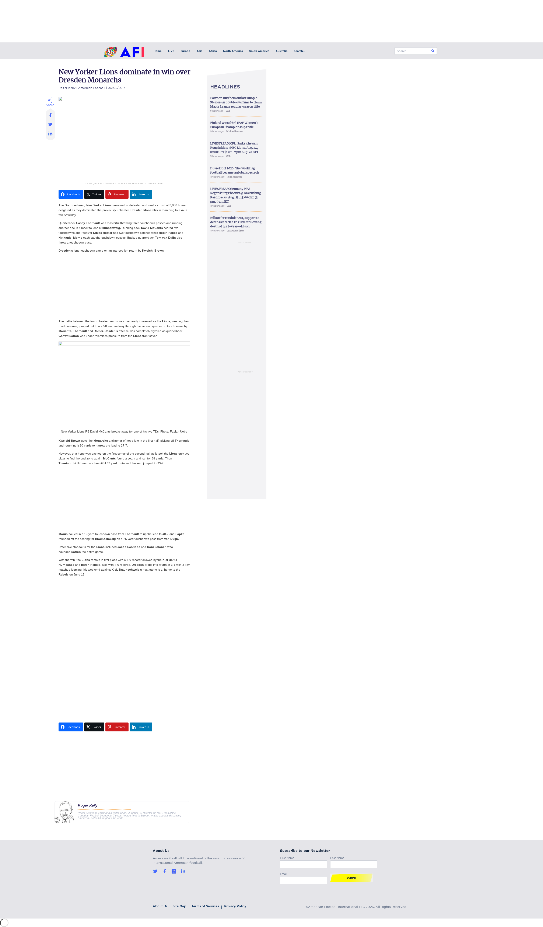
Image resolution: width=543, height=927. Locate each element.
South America (259, 51)
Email (283, 873)
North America (233, 51)
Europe (185, 51)
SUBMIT (351, 877)
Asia (199, 51)
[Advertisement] (124, 286)
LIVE (171, 51)
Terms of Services (205, 906)
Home (158, 51)
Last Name (337, 857)
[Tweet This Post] (50, 124)
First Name (287, 857)
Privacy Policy (235, 906)
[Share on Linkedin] (50, 134)
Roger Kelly (67, 87)
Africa (213, 51)
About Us (160, 906)
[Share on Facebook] (50, 114)
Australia (281, 51)
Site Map (179, 906)
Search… (299, 51)
